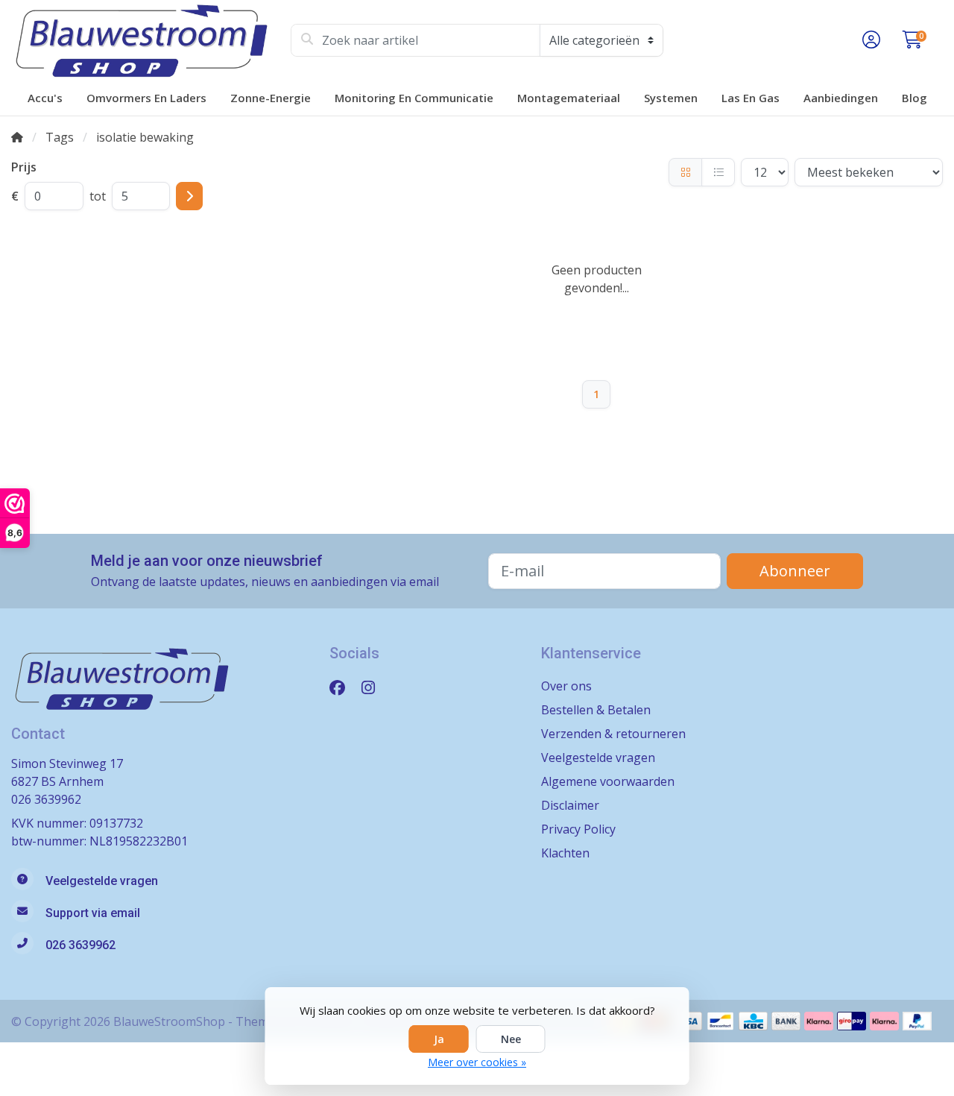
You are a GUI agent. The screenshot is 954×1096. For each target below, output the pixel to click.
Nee (511, 1039)
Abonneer (794, 571)
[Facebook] (343, 687)
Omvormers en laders (146, 97)
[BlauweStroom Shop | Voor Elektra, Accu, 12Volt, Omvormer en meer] (151, 40)
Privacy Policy (578, 829)
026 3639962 (46, 799)
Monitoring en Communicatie (414, 97)
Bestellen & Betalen (596, 710)
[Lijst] (718, 172)
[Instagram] (374, 687)
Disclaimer (570, 805)
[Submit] (189, 196)
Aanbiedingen (840, 97)
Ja (439, 1039)
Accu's (45, 97)
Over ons (566, 686)
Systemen (671, 97)
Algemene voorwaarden (608, 781)
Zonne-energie (270, 97)
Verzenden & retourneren (613, 733)
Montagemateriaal (568, 97)
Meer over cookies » (477, 1062)
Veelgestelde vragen (598, 757)
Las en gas (750, 97)
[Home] (17, 137)
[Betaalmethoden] (720, 1021)
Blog (914, 97)
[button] (869, 40)
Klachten (565, 853)
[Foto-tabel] (685, 172)
